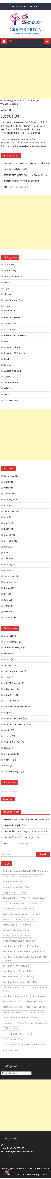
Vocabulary (8, 1023)
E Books (7, 282)
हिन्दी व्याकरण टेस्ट (10, 1050)
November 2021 (11, 582)
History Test (23, 924)
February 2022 (10, 564)
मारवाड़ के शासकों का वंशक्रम (16, 187)
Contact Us (19, 1174)
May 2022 (8, 558)
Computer (9, 264)
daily (23, 892)
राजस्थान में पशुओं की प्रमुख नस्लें (16, 1044)
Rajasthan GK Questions (15, 353)
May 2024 (8, 482)
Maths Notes (10, 323)
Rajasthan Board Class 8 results (17, 976)
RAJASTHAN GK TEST (12, 1001)
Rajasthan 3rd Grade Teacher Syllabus (21, 946)
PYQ (6, 341)
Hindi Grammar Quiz (13, 300)
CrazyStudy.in (25, 29)
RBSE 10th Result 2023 (36, 1007)
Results (7, 359)
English (7, 288)
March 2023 (9, 535)
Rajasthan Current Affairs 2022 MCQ (20, 982)
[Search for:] (18, 854)
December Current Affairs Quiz (17, 908)
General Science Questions (15, 914)
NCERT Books (10, 329)
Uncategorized (11, 382)
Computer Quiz (11, 270)
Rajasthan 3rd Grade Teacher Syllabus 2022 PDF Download (25, 959)
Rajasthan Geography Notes (16, 996)
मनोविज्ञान (8, 388)
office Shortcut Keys (12, 940)
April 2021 (8, 611)
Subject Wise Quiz (12, 370)
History (7, 306)
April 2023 (8, 529)
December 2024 (11, 476)
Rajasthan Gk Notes (13, 347)
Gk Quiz (7, 294)
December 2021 (11, 576)
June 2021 (8, 600)
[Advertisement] (25, 73)
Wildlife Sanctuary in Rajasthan (32, 1023)
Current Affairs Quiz (13, 276)
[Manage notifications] (7, 1172)
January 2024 (10, 505)
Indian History (10, 310)
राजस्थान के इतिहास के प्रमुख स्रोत (16, 1034)
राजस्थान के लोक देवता (12, 1039)
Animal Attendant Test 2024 (16, 887)
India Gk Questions (12, 317)
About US (8, 1174)
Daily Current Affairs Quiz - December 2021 (23, 903)
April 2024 (8, 487)
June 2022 (8, 552)
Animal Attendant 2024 (31, 876)
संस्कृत (6, 394)
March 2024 (9, 493)
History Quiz (8, 924)
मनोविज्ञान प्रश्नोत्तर (10, 1028)
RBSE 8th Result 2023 (12, 1007)
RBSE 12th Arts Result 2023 (15, 1012)
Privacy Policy (33, 1174)
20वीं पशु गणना (9, 876)
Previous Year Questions (15, 335)
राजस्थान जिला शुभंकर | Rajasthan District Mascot (26, 175)
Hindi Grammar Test (12, 919)
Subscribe (8, 799)
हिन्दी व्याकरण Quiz (12, 400)
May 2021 (8, 605)
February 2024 (10, 499)
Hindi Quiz (30, 919)
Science (7, 365)
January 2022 (10, 570)
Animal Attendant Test (13, 881)
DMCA (44, 1174)
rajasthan (30, 940)
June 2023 (8, 517)
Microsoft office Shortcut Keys (17, 930)
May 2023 (8, 523)
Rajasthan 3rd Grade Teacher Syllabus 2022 (23, 951)
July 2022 (8, 546)
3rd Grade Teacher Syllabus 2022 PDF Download (25, 871)
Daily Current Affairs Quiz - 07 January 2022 (23, 898)
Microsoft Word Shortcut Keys (17, 935)
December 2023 (11, 511)
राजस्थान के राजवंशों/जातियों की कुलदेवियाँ (21, 181)
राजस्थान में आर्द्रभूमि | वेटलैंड (15, 169)
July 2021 (8, 594)
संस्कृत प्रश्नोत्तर (40, 1044)
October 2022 (10, 541)
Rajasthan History (33, 1001)
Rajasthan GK (39, 996)
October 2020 (10, 617)
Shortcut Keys (37, 1012)
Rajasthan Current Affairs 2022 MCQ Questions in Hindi (25, 989)
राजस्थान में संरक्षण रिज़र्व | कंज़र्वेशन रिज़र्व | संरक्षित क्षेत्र (26, 163)
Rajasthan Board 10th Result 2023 (18, 971)
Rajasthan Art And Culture (15, 965)
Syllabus (7, 376)
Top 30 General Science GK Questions (21, 1017)
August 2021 (9, 588)
